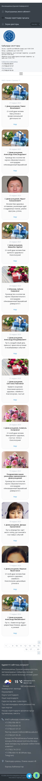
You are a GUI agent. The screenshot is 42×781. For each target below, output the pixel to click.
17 (31, 649)
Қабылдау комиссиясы (10, 62)
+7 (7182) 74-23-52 (13, 749)
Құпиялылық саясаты (11, 713)
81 (38, 649)
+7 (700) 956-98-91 (7, 64)
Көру (15, 124)
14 (34, 646)
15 (38, 646)
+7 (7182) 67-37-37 (7, 66)
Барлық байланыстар (14, 766)
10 (17, 646)
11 (21, 646)
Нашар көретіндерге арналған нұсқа (18, 710)
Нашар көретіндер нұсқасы (17, 18)
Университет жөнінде (11, 688)
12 (25, 646)
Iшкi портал (7, 707)
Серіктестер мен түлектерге (14, 701)
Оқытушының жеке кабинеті (17, 11)
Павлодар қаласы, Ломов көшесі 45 (20, 761)
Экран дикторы (12, 24)
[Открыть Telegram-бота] (29, 776)
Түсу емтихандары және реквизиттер (18, 704)
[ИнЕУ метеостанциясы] (18, 686)
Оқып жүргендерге (10, 698)
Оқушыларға (7, 692)
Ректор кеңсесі (7, 68)
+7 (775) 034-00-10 (13, 725)
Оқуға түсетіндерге (10, 695)
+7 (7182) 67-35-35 (7, 70)
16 (26, 649)
